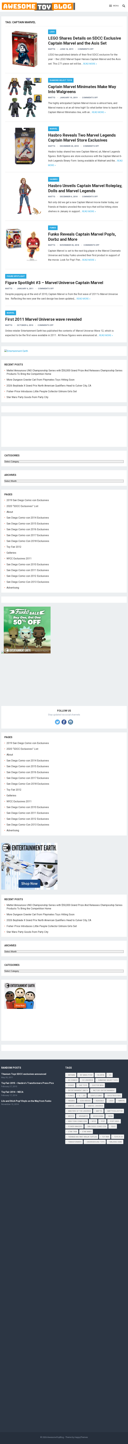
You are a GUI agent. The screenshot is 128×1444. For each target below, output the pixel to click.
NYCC (94, 1121)
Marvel (53, 129)
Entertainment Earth (78, 1090)
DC (110, 1075)
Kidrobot (100, 1101)
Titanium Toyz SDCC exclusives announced (23, 1074)
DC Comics (72, 1080)
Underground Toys (95, 1142)
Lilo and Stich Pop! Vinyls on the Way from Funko (26, 1101)
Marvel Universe (95, 1106)
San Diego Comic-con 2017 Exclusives (28, 535)
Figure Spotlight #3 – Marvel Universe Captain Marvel (54, 282)
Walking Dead (115, 1142)
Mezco (71, 1116)
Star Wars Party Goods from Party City (27, 397)
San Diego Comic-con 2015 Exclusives (28, 523)
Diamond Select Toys (61, 80)
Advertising (13, 587)
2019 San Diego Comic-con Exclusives (28, 500)
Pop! (103, 1121)
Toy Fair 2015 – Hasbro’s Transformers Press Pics (27, 1083)
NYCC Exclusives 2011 (19, 558)
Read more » (90, 64)
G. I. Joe (82, 1096)
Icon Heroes (85, 1101)
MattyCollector (115, 1111)
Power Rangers (75, 1126)
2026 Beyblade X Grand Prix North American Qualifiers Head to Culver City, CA (49, 385)
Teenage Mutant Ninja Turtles (82, 1137)
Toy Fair (105, 1137)
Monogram (98, 1116)
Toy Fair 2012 (14, 546)
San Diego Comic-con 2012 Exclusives (28, 576)
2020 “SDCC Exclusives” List (22, 506)
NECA (110, 1116)
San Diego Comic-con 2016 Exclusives (28, 529)
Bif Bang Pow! (86, 1075)
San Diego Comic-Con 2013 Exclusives (28, 581)
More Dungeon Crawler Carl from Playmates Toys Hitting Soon (40, 379)
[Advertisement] (64, 683)
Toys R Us (118, 1137)
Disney (71, 1085)
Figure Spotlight (16, 276)
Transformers (75, 1142)
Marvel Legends (75, 1106)
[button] (114, 5)
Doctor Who (98, 1085)
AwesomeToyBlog (55, 1437)
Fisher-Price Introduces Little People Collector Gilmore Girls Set (42, 391)
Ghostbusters (114, 1096)
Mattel (99, 1111)
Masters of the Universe (79, 1111)
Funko (53, 228)
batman (71, 1075)
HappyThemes (81, 1437)
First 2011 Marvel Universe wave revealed (43, 319)
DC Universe (87, 1080)
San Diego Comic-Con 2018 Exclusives (28, 541)
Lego (52, 32)
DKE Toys (83, 1085)
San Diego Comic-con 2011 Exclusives (28, 570)
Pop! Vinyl (115, 1121)
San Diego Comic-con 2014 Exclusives (28, 517)
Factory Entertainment (104, 1090)
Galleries (11, 552)
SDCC (113, 1126)
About (10, 511)
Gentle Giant (96, 1096)
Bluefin (100, 1075)
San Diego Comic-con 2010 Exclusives (28, 564)
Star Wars (87, 1132)
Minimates (83, 1116)
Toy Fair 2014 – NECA (12, 1092)
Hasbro (54, 179)
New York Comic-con (77, 1121)
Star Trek (72, 1132)
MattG (51, 49)
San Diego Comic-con (96, 1126)
